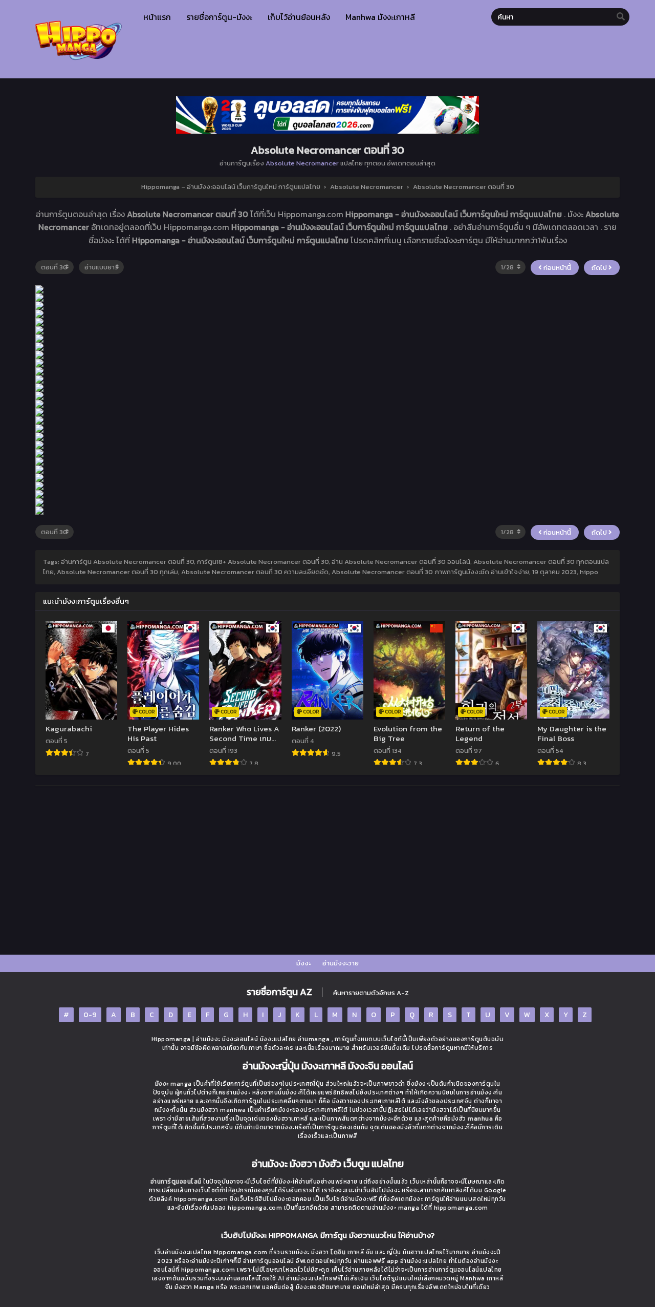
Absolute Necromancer (302, 163)
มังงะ (303, 963)
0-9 (90, 1014)
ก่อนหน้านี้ (556, 267)
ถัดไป (600, 267)
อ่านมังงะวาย (340, 963)
